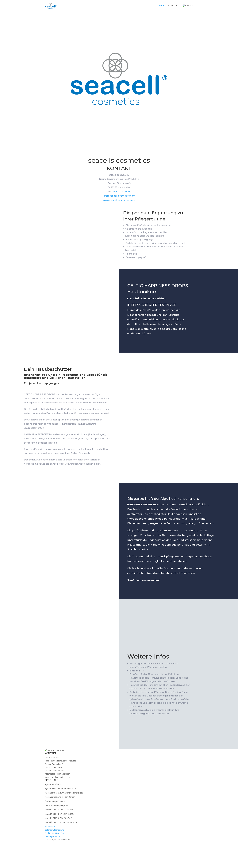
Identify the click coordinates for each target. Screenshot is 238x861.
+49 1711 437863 (121, 191)
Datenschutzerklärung (54, 830)
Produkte (172, 6)
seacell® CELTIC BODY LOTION (59, 809)
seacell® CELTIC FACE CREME (58, 818)
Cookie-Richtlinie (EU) (54, 833)
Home (161, 6)
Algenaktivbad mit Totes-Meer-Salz (60, 788)
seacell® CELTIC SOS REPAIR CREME (61, 822)
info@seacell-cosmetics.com (119, 195)
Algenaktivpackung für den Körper (60, 797)
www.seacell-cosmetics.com (119, 200)
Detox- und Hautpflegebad (56, 805)
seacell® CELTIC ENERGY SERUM (60, 814)
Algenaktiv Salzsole (53, 784)
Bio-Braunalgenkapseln (55, 801)
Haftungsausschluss (53, 836)
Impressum (50, 826)
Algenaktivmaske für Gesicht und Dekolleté (64, 792)
